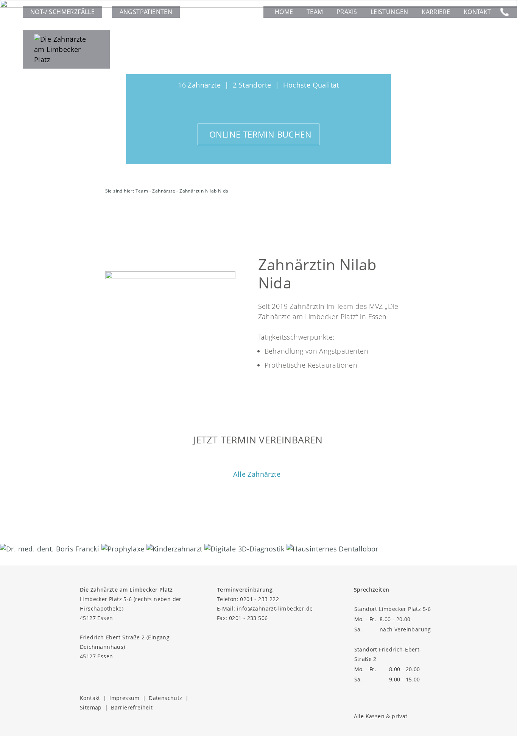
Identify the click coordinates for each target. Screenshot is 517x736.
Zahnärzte (163, 191)
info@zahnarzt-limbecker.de (275, 608)
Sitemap (91, 707)
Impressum (124, 698)
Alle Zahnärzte (256, 474)
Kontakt (477, 12)
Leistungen (389, 12)
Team (315, 12)
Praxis (346, 12)
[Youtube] (117, 677)
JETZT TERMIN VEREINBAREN (258, 439)
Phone (504, 12)
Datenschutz (165, 698)
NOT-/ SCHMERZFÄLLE (62, 12)
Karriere (436, 12)
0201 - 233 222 (259, 599)
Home (284, 12)
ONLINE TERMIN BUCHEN (260, 134)
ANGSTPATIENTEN (146, 12)
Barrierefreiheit (132, 707)
